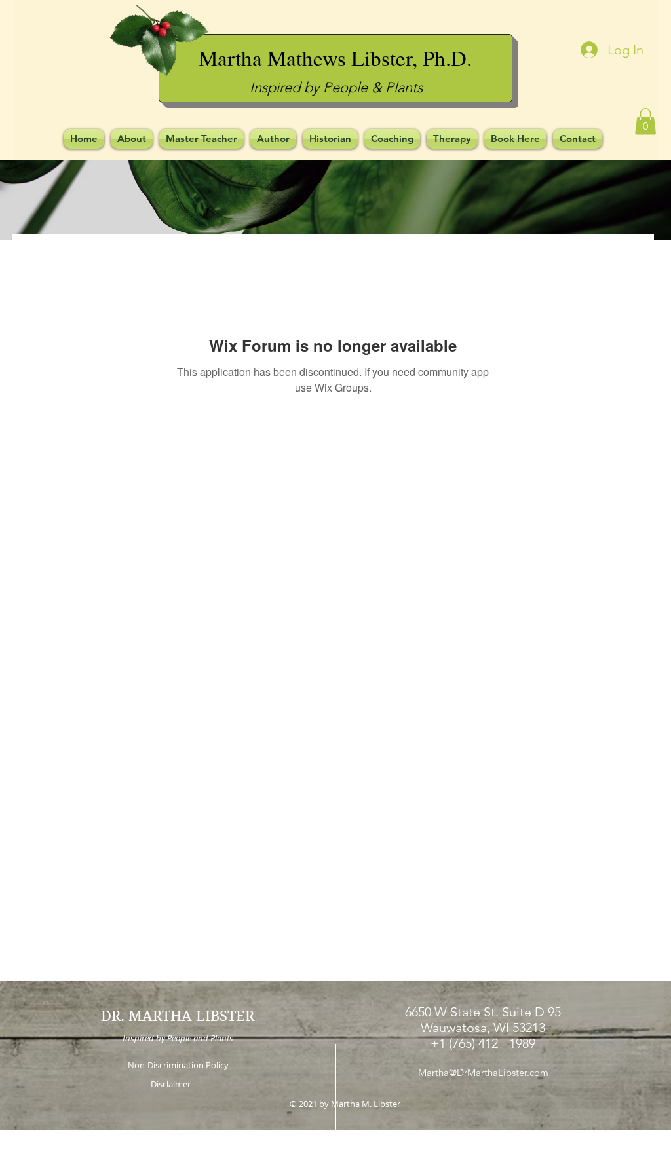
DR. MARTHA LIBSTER (177, 1015)
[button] (645, 121)
